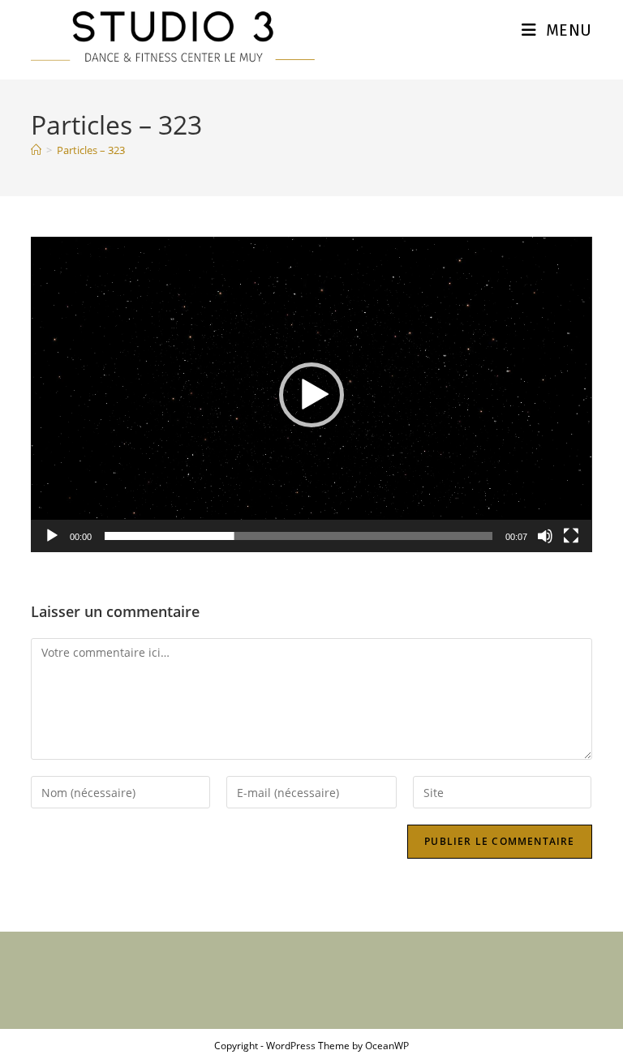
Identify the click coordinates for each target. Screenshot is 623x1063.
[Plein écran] (571, 536)
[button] (311, 394)
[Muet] (545, 536)
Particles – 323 (91, 150)
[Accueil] (36, 150)
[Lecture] (52, 536)
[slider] (298, 536)
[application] (311, 394)
